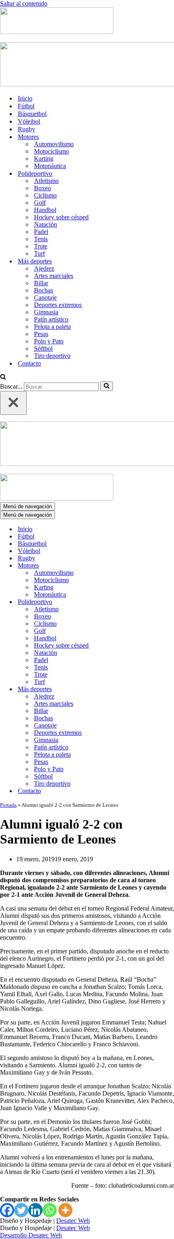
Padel (41, 231)
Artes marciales (53, 275)
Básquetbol (32, 113)
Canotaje (45, 297)
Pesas (41, 333)
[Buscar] (3, 377)
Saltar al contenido (23, 3)
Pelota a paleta (52, 326)
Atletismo (46, 180)
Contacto (29, 363)
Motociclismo (51, 151)
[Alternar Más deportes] (141, 689)
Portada (8, 805)
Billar (41, 283)
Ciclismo (45, 195)
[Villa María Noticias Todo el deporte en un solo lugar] (56, 31)
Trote (40, 246)
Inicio (25, 98)
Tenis (41, 239)
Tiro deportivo (52, 355)
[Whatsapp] (49, 1210)
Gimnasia (46, 312)
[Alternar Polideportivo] (141, 602)
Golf (40, 202)
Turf (39, 253)
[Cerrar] (13, 403)
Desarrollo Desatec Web (31, 1235)
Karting (43, 158)
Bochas (43, 290)
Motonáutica (50, 165)
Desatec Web (73, 1220)
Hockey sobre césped (61, 217)
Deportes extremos (58, 304)
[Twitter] (21, 1210)
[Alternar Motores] (141, 565)
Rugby (26, 129)
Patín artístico (51, 319)
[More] (65, 1210)
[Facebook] (7, 1210)
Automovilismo (54, 144)
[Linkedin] (35, 1210)
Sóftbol (43, 348)
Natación (45, 224)
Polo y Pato (49, 341)
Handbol (45, 209)
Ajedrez (44, 268)
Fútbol (26, 106)
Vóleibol (29, 121)
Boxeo (42, 188)
